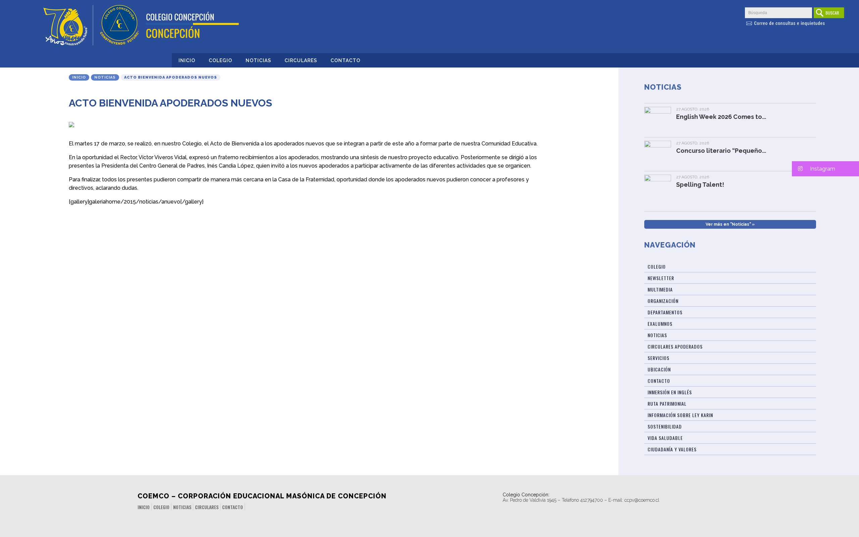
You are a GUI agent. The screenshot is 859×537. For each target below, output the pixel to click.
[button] (825, 168)
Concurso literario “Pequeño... (721, 150)
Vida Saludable (665, 437)
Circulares (301, 60)
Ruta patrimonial (667, 403)
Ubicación (659, 369)
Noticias (258, 60)
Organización (663, 300)
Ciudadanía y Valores (672, 449)
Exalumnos (660, 323)
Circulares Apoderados (675, 346)
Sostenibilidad (665, 426)
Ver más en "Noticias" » (730, 224)
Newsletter (661, 277)
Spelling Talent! (700, 184)
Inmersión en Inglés (670, 392)
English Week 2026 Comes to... (721, 116)
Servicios (658, 357)
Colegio (220, 60)
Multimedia (660, 289)
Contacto (345, 60)
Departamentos (665, 312)
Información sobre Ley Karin (680, 414)
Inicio (187, 60)
